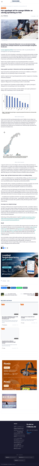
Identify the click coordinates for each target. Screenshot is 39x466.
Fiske (3, 304)
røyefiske (15, 444)
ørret (15, 448)
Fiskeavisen (5, 464)
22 (3, 228)
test (21, 445)
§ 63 (21, 230)
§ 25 (19, 228)
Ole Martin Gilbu (18, 441)
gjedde (15, 433)
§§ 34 (6, 230)
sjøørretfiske (16, 445)
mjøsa (15, 441)
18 (34, 227)
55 (14, 230)
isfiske (15, 436)
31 (3, 230)
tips (23, 445)
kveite (24, 436)
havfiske (16, 435)
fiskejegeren (20, 430)
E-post (26, 287)
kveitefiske (15, 438)
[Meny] (2, 2)
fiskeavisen (20, 428)
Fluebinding (15, 432)
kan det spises (21, 436)
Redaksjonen (5, 15)
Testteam (28, 433)
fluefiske (20, 432)
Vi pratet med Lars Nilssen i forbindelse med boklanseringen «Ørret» (9, 342)
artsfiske (19, 426)
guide (21, 433)
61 (19, 230)
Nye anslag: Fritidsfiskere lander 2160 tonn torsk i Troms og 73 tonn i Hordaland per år (10, 317)
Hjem (2, 6)
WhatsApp (20, 287)
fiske (15, 428)
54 (13, 230)
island (18, 436)
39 (8, 230)
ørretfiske (19, 448)
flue (23, 430)
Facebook (4, 287)
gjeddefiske (18, 433)
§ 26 (21, 228)
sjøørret (19, 444)
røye (21, 442)
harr (22, 433)
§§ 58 (16, 230)
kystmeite (18, 438)
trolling (17, 446)
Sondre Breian (33, 179)
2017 (15, 426)
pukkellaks (22, 441)
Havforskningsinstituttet (21, 435)
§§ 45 (11, 230)
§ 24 (6, 228)
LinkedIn (13, 287)
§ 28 (23, 228)
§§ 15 (32, 227)
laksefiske (16, 440)
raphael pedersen (17, 442)
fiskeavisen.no (16, 430)
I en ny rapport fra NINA (7, 49)
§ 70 (13, 231)
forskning (4, 6)
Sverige (20, 445)
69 (3, 231)
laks (21, 438)
